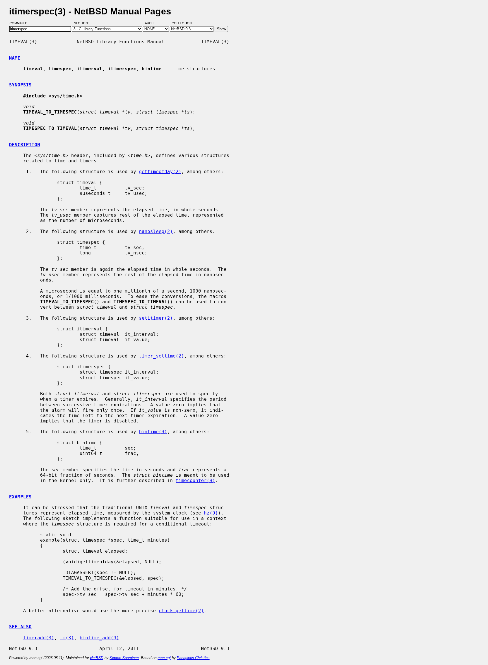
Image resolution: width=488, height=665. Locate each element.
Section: (82, 23)
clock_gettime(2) (181, 610)
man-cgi (164, 658)
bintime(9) (153, 431)
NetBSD (96, 658)
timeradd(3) (38, 637)
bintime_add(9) (99, 637)
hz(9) (211, 513)
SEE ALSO (20, 626)
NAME (14, 58)
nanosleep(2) (156, 231)
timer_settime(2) (161, 356)
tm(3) (67, 637)
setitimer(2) (156, 318)
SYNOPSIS (20, 85)
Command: (20, 23)
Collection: (182, 23)
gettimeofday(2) (160, 171)
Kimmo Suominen (124, 658)
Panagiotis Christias (193, 658)
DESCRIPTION (24, 144)
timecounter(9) (195, 480)
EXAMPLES (20, 497)
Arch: (152, 23)
